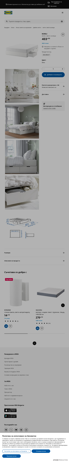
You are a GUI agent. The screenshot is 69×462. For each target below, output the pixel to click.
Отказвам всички (41, 451)
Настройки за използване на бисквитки (15, 451)
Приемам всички (11, 456)
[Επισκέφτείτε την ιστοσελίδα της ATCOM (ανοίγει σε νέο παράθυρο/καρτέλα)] (60, 460)
